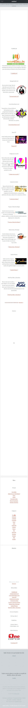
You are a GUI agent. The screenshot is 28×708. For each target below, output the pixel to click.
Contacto (14, 699)
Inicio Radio (14, 492)
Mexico (14, 529)
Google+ (14, 678)
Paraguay (14, 534)
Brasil (14, 522)
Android (14, 655)
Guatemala (14, 525)
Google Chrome (18, 701)
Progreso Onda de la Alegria (14, 222)
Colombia (14, 518)
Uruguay (14, 536)
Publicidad (19, 699)
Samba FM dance (14, 270)
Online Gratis (16, 693)
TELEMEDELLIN (14, 73)
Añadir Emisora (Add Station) (14, 493)
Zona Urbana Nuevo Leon (14, 124)
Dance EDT (14, 146)
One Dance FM (14, 643)
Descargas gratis (14, 499)
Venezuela (14, 532)
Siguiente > (21, 302)
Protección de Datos (17, 698)
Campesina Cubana (14, 199)
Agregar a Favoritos (14, 502)
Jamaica (14, 527)
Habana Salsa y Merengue (14, 247)
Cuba (14, 523)
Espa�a (14, 515)
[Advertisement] (14, 26)
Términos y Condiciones (7, 698)
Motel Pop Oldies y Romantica (14, 294)
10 (17, 302)
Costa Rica (14, 520)
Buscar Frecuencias (14, 500)
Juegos (14, 497)
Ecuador (14, 539)
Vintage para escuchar (14, 174)
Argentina (14, 516)
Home (14, 495)
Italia (14, 537)
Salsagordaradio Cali (14, 96)
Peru (14, 530)
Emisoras (14, 583)
